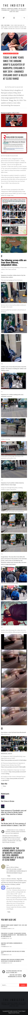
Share (4, 786)
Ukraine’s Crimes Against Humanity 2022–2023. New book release (14, 925)
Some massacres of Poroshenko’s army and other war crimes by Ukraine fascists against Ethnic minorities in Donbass (13, 812)
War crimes (15, 53)
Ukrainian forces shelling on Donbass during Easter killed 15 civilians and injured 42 (12, 960)
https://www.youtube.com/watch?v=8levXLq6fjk (13, 767)
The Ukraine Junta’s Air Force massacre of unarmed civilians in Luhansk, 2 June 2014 (13, 824)
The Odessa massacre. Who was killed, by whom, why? (13, 952)
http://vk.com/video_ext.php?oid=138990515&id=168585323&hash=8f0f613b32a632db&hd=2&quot (16, 871)
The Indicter (14, 5)
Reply (8, 876)
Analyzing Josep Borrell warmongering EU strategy (11, 944)
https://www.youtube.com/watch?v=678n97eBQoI (13, 760)
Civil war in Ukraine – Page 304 (14, 879)
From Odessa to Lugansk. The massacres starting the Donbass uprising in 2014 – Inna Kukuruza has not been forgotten (14, 935)
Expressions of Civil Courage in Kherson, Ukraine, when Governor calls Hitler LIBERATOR (15, 831)
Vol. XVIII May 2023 (7, 53)
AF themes (16, 1012)
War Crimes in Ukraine (7, 801)
